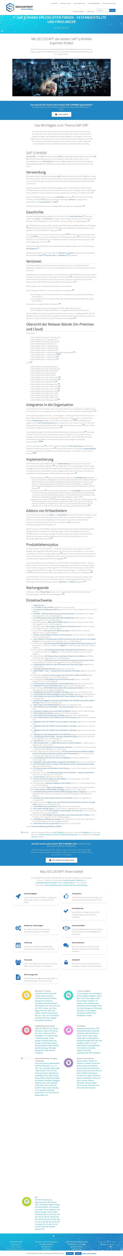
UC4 (78, 1048)
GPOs (97, 1071)
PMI (40, 1028)
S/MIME (37, 1013)
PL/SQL (84, 1036)
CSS (51, 1071)
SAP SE (60, 156)
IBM (54, 202)
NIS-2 (49, 1018)
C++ (52, 1066)
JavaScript (46, 1068)
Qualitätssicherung (41, 1048)
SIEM (44, 1018)
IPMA (37, 1028)
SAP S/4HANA (59, 832)
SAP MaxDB (39, 1214)
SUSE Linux (52, 1006)
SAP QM (45, 1222)
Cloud (38, 219)
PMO (52, 1033)
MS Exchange (92, 1073)
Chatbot (89, 1015)
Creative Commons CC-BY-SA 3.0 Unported (53, 834)
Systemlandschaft (90, 449)
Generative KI (39, 1093)
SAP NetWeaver (31, 249)
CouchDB (89, 1038)
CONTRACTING (76, 1249)
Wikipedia (86, 832)
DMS (86, 1033)
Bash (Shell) (55, 1078)
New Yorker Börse (77, 216)
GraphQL (80, 1050)
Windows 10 (93, 1061)
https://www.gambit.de (86, 772)
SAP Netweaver (47, 1200)
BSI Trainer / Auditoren (42, 1033)
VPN (41, 1010)
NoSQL (79, 1038)
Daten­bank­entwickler (84, 1031)
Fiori (43, 1229)
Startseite (54, 3)
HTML (48, 1071)
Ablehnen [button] (78, 1253)
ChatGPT (38, 1088)
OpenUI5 (38, 1229)
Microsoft (47, 202)
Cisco (53, 1010)
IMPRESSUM (46, 1249)
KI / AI (37, 1090)
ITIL (51, 1028)
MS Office (84, 1073)
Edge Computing (52, 1088)
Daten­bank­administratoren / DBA (88, 1028)
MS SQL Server (94, 1033)
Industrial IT (48, 1020)
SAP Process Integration (48, 1209)
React (56, 1075)
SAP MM (53, 1217)
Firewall (45, 993)
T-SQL (90, 1036)
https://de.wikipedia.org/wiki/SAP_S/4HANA (46, 826)
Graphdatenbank (82, 1053)
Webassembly (39, 1095)
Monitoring (97, 1008)
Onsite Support (90, 998)
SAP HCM (47, 1219)
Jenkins (42, 1078)
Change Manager (47, 1041)
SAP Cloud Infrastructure (46, 423)
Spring (37, 1078)
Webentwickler (55, 1063)
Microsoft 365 (90, 1068)
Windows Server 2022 (84, 1066)
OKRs (46, 1050)
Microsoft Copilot (91, 1083)
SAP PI (39, 1222)
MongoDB (80, 1041)
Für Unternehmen (94, 3)
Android (40, 1080)
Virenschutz (48, 1001)
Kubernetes (39, 1083)
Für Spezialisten (79, 3)
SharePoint (80, 1083)
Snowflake (91, 1048)
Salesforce (83, 1048)
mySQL (94, 1036)
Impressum (90, 11)
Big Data (95, 1038)
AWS (48, 1083)
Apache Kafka (81, 1045)
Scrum (46, 1075)
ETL (91, 1043)
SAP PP (46, 1217)
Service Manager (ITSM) (93, 1006)
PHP (55, 1071)
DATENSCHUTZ (46, 1247)
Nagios (37, 1010)
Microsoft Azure (37, 420)
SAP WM (53, 1219)
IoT (40, 1015)
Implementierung (63, 464)
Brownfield (76, 491)
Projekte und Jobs (109, 3)
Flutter (44, 1088)
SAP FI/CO (53, 1214)
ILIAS (96, 1041)
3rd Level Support (83, 996)
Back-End (46, 1063)
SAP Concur (52, 1222)
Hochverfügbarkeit (93, 1045)
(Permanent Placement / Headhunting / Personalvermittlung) (66, 885)
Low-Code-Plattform (52, 1093)
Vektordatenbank (94, 1053)
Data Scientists (54, 1045)
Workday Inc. (63, 255)
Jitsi (50, 1008)
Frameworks (52, 1085)
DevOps (45, 1073)
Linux (46, 1006)
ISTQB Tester (39, 1085)
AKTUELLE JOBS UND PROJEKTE (46, 1242)
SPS (46, 1085)
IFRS (49, 1048)
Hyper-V (90, 1075)
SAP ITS (50, 1212)
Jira (86, 1010)
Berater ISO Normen (51, 1031)
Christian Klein (45, 592)
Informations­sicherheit (42, 998)
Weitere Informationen (89, 1253)
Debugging (56, 1080)
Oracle (41, 202)
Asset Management (86, 1008)
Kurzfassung (72, 834)
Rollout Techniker (88, 1001)
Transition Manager (41, 1038)
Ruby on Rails (40, 1071)
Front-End (38, 1063)
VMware (91, 1080)
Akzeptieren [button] (70, 1253)
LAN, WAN (38, 993)
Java (40, 1068)
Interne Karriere (78, 11)
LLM (46, 1095)
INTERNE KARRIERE (46, 1244)
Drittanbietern (62, 515)
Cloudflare (38, 1018)
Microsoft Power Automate (86, 1088)
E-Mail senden (63, 114)
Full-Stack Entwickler (42, 1066)
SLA (78, 1008)
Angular (48, 1078)
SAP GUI (46, 1214)
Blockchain (87, 1050)
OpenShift (54, 1083)
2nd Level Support (95, 993)
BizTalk (79, 1075)
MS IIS (84, 1075)
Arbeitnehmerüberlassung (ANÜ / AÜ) (48, 883)
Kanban (54, 1043)
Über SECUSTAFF (66, 3)
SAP (68, 522)
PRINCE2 (46, 1028)
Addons (51, 515)
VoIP (45, 1010)
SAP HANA (45, 161)
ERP (42, 156)
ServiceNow (39, 1003)
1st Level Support (83, 993)
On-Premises (47, 219)
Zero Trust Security (52, 1015)
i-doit (43, 1015)
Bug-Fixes (62, 582)
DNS (49, 1010)
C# (56, 1066)
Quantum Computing (47, 1090)
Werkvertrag (68, 883)
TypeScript (38, 1073)
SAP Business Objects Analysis (50, 1205)
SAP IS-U (45, 1224)
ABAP (55, 1212)
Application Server (41, 1202)
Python (53, 1068)
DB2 (83, 1038)
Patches (72, 582)
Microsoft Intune (93, 1085)
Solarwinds (80, 1010)
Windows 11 (81, 1063)
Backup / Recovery (47, 996)
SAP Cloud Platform (41, 1207)
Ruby (58, 1068)
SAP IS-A (51, 1224)
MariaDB (87, 1041)
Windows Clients (82, 1061)
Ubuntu (45, 1008)
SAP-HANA (60, 197)
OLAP (95, 1043)
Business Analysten (41, 1045)
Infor (54, 255)
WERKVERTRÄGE (76, 1247)
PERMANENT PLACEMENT (77, 1244)
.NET (36, 1068)
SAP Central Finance (76, 446)
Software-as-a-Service (66, 253)
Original (62, 645)
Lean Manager (46, 1043)
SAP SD (41, 1217)
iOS (36, 1080)
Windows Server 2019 (93, 1063)
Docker (51, 1075)
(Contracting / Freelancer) (74, 880)
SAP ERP (38, 1200)
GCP (44, 1083)
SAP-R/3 (72, 199)
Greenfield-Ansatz (81, 478)
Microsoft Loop (82, 1085)
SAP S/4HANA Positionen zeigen (63, 860)
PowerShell (48, 1080)
